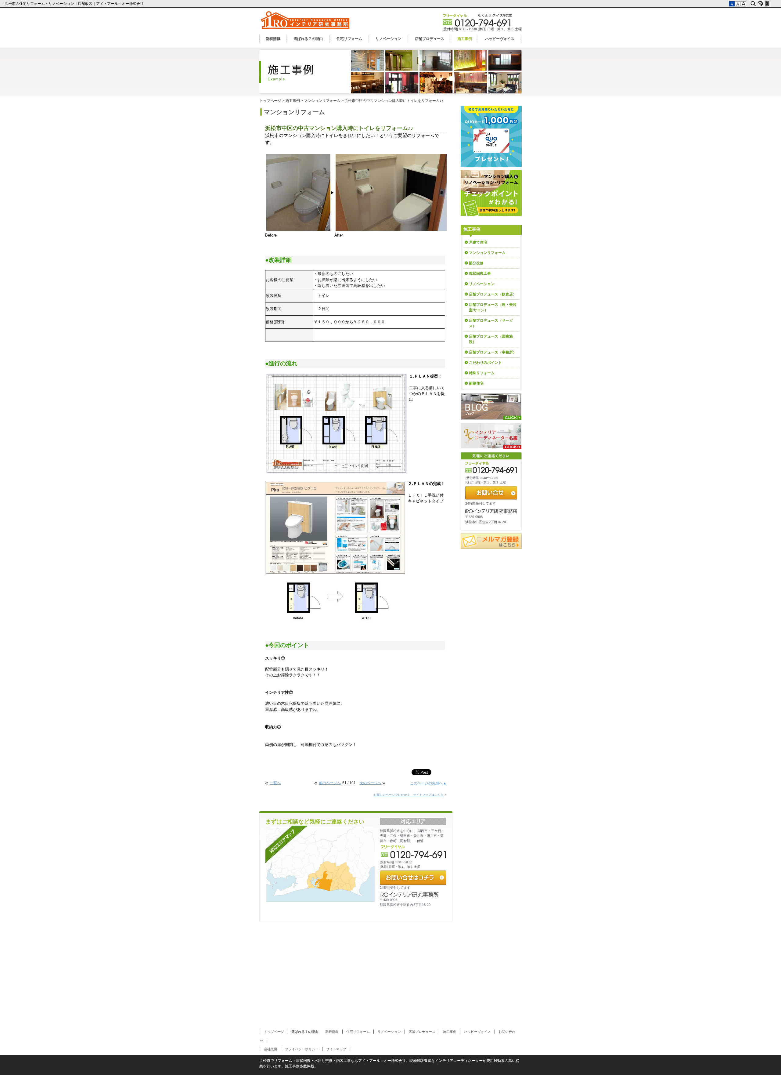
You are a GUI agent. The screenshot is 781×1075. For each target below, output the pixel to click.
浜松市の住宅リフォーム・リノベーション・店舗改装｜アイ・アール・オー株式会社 (75, 4)
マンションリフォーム (322, 101)
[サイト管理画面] (767, 3)
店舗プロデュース (429, 39)
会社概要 (270, 1049)
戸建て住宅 (478, 242)
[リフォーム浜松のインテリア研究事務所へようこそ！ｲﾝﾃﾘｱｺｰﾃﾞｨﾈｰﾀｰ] (491, 406)
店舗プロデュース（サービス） (491, 323)
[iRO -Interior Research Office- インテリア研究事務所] (305, 30)
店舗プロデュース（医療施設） (491, 339)
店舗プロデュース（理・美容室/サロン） (492, 307)
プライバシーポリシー (302, 1049)
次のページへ (370, 783)
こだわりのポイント (485, 362)
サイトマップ (336, 1049)
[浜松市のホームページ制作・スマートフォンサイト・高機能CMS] (760, 3)
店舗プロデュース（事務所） (492, 352)
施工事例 (464, 39)
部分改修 (476, 263)
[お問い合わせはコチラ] (413, 877)
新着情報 (273, 39)
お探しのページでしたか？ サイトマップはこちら (408, 794)
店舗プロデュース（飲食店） (492, 294)
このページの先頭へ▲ (428, 783)
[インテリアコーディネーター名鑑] (491, 436)
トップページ (270, 101)
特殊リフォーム (482, 373)
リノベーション (388, 39)
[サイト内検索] (753, 3)
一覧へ (275, 783)
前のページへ (330, 783)
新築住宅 (476, 383)
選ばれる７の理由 (308, 39)
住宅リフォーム (349, 39)
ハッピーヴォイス (499, 39)
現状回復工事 (480, 273)
